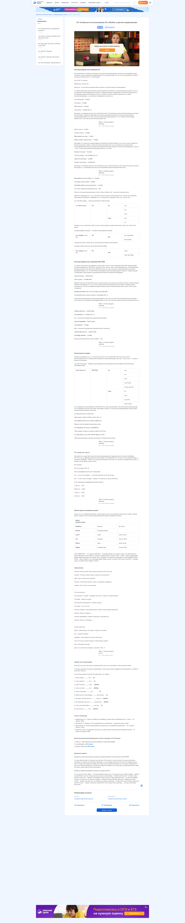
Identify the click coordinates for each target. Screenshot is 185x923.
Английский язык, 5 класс (60, 14)
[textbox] (106, 427)
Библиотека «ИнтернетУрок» (44, 14)
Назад (40, 19)
